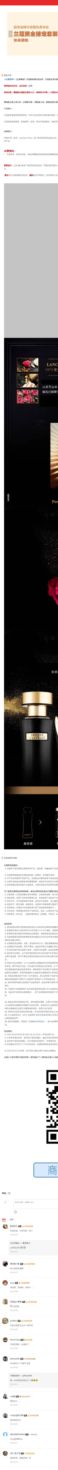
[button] (10, 34)
